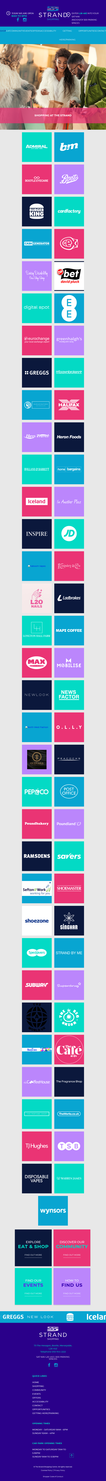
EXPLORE (33, 1242)
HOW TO (72, 1280)
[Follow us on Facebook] (18, 20)
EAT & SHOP (33, 1246)
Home (35, 1382)
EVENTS (33, 1285)
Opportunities (41, 1409)
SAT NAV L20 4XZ (45, 1357)
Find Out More (33, 1255)
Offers (36, 1398)
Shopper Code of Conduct (53, 1476)
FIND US (71, 1285)
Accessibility (40, 1402)
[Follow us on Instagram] (24, 20)
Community (39, 1390)
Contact (37, 1406)
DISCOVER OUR (72, 1242)
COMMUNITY (72, 1246)
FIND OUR (33, 1280)
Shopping (38, 1386)
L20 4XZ (83, 13)
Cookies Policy (46, 1470)
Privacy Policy (59, 1470)
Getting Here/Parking (45, 1413)
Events (36, 1394)
